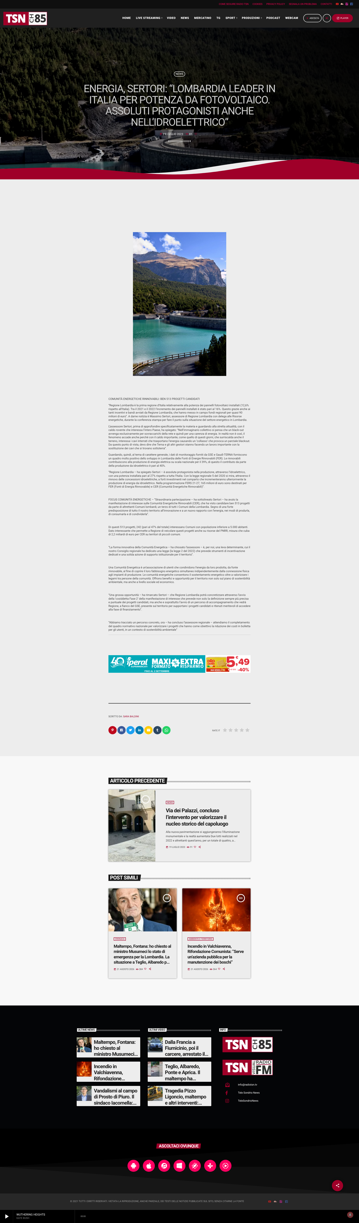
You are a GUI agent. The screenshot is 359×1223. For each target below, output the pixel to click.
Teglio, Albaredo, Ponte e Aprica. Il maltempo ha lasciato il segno (182, 1075)
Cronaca (120, 939)
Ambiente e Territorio (200, 939)
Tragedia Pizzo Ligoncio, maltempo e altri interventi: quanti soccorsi (185, 1100)
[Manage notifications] (350, 1215)
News (179, 74)
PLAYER (342, 18)
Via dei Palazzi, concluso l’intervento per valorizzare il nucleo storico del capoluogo (197, 817)
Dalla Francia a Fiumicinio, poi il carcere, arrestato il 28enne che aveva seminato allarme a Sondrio (185, 1057)
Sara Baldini (131, 716)
